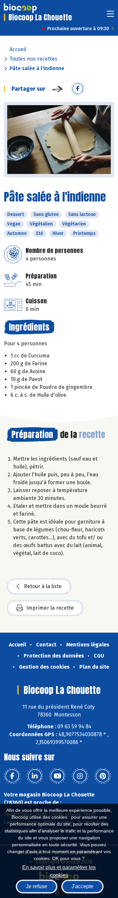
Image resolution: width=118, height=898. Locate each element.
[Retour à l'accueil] (20, 8)
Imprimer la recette (50, 608)
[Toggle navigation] (110, 16)
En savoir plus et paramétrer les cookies (59, 871)
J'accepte (82, 886)
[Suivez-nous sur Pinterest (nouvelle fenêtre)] (102, 776)
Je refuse (36, 886)
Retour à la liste (43, 586)
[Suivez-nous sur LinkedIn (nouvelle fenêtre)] (35, 776)
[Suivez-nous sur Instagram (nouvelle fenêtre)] (80, 776)
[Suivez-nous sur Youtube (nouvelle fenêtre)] (57, 776)
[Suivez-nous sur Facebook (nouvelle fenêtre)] (12, 776)
